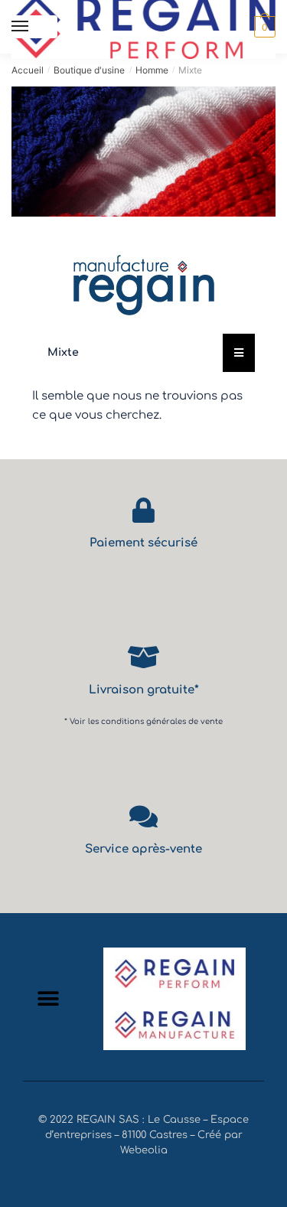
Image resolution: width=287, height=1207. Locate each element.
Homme (151, 70)
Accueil (27, 70)
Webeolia (144, 1150)
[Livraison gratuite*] (143, 657)
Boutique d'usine (89, 70)
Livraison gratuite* (144, 689)
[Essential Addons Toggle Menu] (239, 353)
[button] (48, 998)
